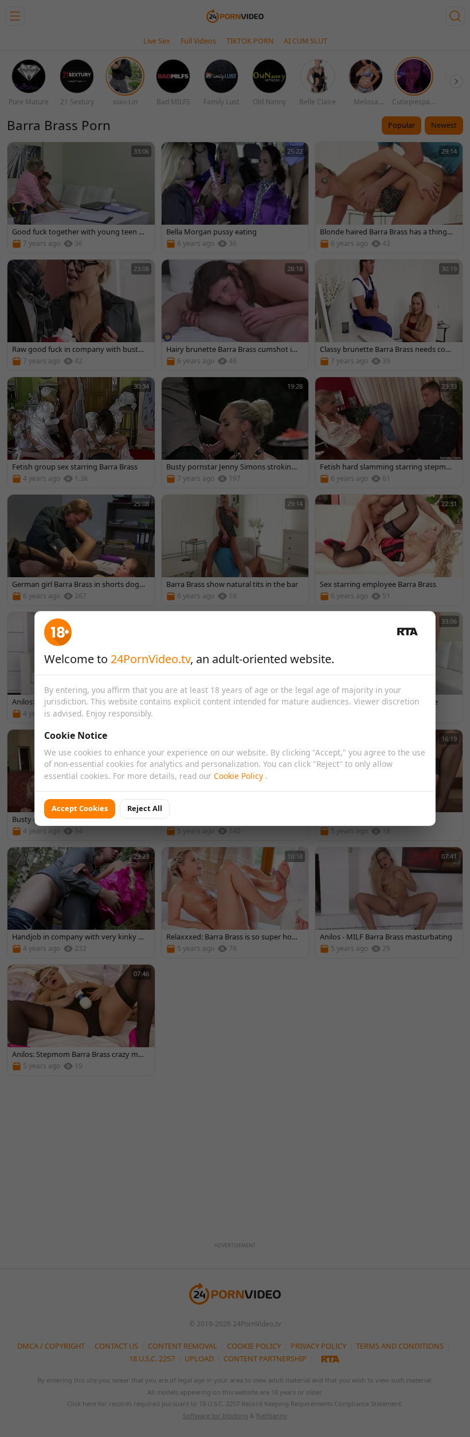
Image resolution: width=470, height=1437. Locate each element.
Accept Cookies (80, 808)
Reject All (144, 808)
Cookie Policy (239, 775)
